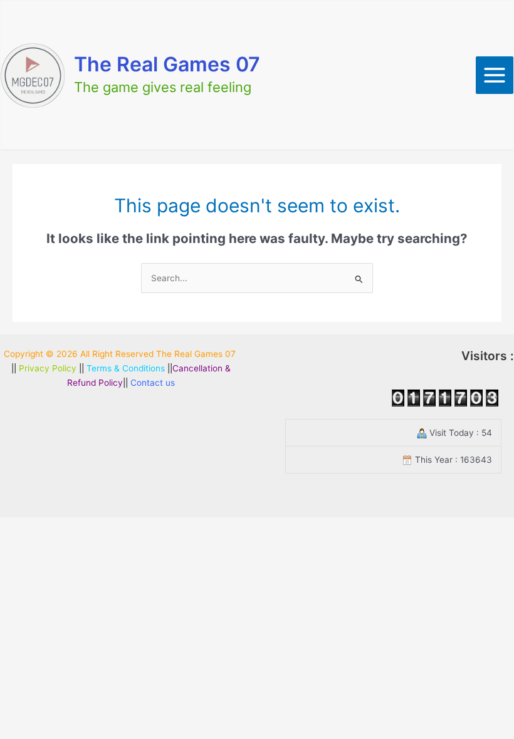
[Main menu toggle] (495, 75)
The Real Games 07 (167, 64)
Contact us (152, 383)
